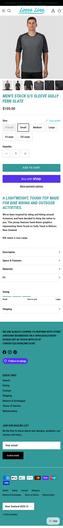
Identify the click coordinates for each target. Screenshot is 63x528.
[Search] (10, 10)
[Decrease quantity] (6, 153)
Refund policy (10, 411)
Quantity (7, 146)
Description (9, 252)
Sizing (6, 385)
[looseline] (31, 10)
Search (6, 380)
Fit (4, 277)
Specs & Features (12, 260)
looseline (13, 514)
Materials (8, 269)
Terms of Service (12, 405)
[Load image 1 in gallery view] (31, 47)
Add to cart (31, 167)
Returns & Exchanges (14, 400)
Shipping (7, 309)
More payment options (31, 186)
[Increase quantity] (25, 153)
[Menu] (3, 10)
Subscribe (13, 455)
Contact (7, 390)
